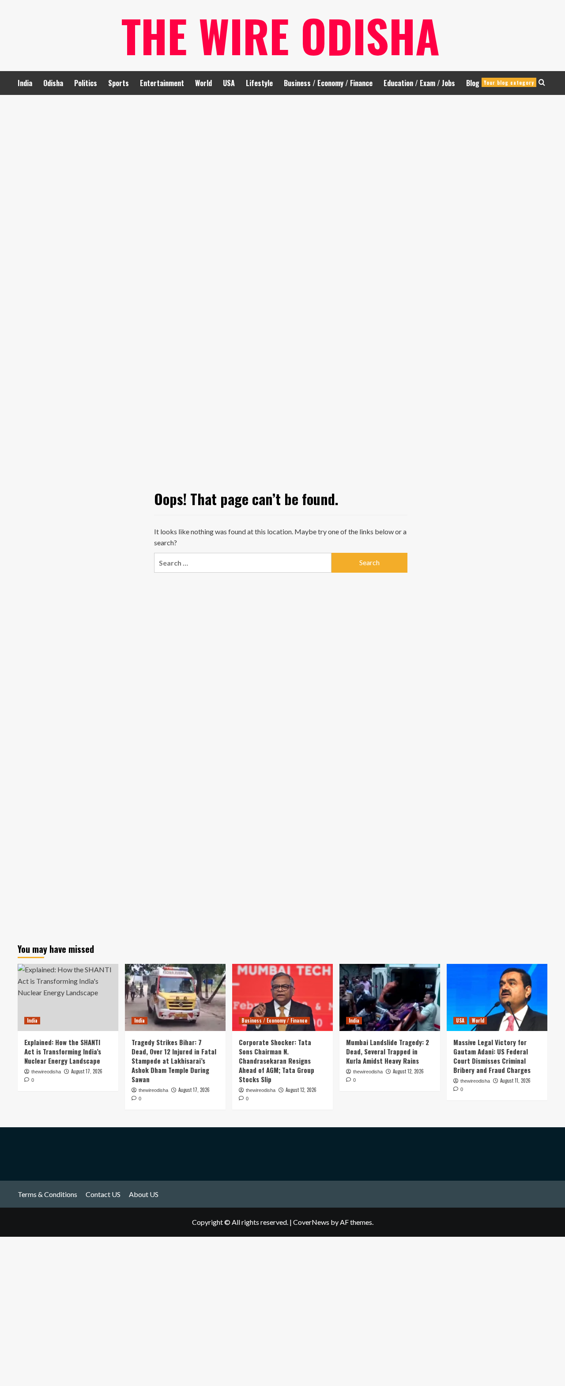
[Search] (541, 82)
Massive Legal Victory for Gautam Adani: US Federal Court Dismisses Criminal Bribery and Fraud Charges (492, 1056)
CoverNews (311, 1222)
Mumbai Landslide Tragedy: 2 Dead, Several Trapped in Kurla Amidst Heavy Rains (387, 1051)
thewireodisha (153, 1090)
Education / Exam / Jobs (419, 83)
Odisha (53, 83)
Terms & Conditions (47, 1194)
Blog (500, 83)
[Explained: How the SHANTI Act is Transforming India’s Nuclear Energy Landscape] (68, 997)
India (25, 83)
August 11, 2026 (515, 1080)
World (203, 83)
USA (229, 83)
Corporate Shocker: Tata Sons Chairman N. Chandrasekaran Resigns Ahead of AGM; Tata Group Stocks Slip (276, 1060)
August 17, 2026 (194, 1089)
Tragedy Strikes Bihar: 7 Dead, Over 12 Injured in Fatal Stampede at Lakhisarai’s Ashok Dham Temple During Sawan (174, 1060)
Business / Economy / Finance (328, 83)
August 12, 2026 (301, 1089)
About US (143, 1194)
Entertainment (162, 83)
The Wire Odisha (280, 35)
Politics (85, 83)
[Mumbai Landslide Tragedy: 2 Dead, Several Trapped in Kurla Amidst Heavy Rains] (389, 997)
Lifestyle (259, 83)
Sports (118, 83)
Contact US (103, 1194)
